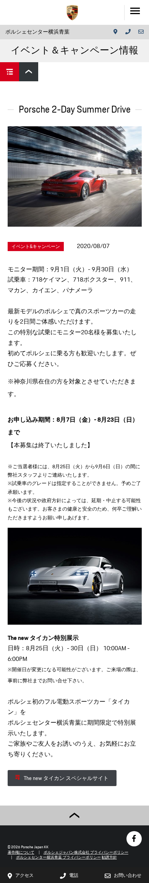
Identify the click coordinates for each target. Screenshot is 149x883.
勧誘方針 (109, 857)
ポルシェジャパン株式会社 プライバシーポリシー (86, 852)
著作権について (21, 852)
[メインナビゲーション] (136, 12)
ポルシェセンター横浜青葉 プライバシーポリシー (58, 857)
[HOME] (72, 12)
